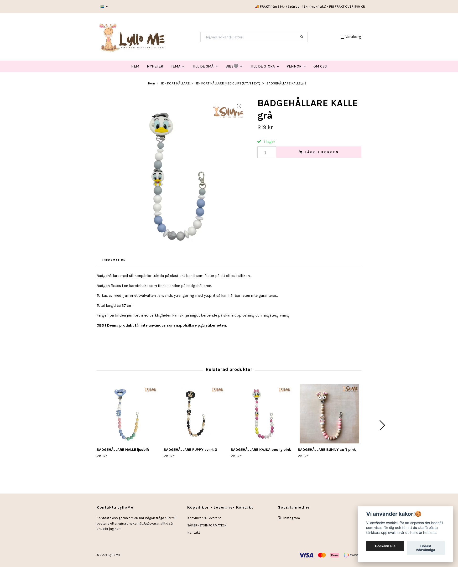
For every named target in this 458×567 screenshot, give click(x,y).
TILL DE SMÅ (202, 66)
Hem (151, 83)
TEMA (175, 66)
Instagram (291, 518)
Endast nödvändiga (425, 548)
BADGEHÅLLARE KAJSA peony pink (261, 449)
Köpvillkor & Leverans (204, 518)
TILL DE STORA (262, 66)
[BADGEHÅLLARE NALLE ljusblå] (128, 413)
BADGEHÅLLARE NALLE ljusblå (123, 449)
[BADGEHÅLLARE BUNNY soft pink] (329, 413)
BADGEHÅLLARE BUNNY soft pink (327, 449)
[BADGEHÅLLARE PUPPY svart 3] (195, 413)
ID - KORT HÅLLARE (175, 83)
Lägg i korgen (322, 152)
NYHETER (155, 66)
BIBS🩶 (231, 66)
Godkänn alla (385, 546)
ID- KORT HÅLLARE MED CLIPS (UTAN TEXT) (228, 83)
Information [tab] (114, 260)
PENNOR (294, 66)
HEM (135, 66)
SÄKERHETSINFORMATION (207, 525)
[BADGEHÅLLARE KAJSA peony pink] (262, 413)
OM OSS (320, 66)
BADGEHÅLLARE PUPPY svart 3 (190, 449)
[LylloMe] (163, 37)
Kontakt (193, 533)
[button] (382, 425)
